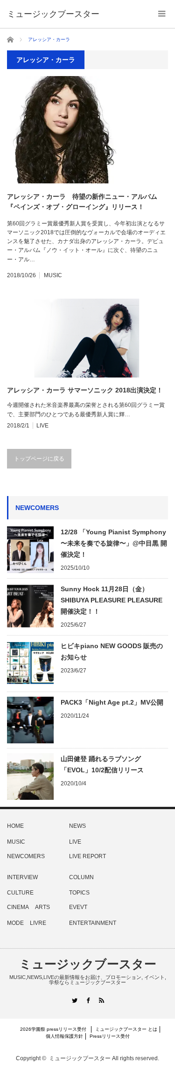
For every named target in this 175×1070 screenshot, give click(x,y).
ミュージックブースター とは (126, 1029)
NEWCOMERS (26, 856)
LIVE (42, 425)
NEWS (77, 826)
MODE (15, 923)
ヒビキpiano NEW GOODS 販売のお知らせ (112, 651)
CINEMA (18, 907)
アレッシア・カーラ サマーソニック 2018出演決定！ (85, 390)
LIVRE (38, 923)
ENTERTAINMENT (92, 923)
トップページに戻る (39, 458)
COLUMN (81, 877)
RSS (101, 1000)
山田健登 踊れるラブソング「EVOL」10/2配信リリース (102, 764)
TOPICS (79, 892)
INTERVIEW (22, 877)
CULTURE (20, 892)
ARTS (42, 907)
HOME (15, 826)
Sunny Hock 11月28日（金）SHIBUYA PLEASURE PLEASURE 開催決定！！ (111, 600)
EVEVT (78, 907)
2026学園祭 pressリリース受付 (55, 1029)
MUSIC (53, 275)
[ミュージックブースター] (53, 14)
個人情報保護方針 (64, 1036)
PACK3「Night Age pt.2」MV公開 (112, 702)
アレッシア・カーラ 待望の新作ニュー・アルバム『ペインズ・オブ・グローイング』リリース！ (82, 201)
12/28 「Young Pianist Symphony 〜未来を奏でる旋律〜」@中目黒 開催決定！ (114, 543)
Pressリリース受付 (110, 1036)
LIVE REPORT (87, 856)
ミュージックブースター (87, 964)
